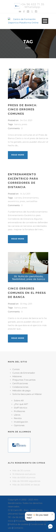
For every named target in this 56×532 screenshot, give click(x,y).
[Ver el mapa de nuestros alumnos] (19, 445)
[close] (52, 514)
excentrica (13, 201)
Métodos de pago (21, 390)
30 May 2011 (26, 303)
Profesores (19, 411)
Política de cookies (19, 524)
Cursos (16, 369)
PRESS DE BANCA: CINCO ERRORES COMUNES (22, 109)
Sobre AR (19, 400)
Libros (17, 414)
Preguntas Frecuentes (24, 379)
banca (17, 124)
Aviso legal (42, 520)
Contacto (18, 527)
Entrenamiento (31, 197)
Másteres (17, 376)
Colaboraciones (20, 387)
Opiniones (19, 425)
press (24, 124)
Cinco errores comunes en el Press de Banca (27, 293)
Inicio (11, 520)
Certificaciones (20, 383)
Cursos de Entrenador (23, 372)
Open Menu (45, 21)
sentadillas (31, 201)
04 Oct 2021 (26, 120)
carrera (18, 197)
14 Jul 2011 (25, 193)
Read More (17, 155)
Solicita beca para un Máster (27, 394)
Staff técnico (20, 407)
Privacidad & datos (25, 520)
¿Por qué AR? (21, 404)
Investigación (21, 421)
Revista (18, 418)
